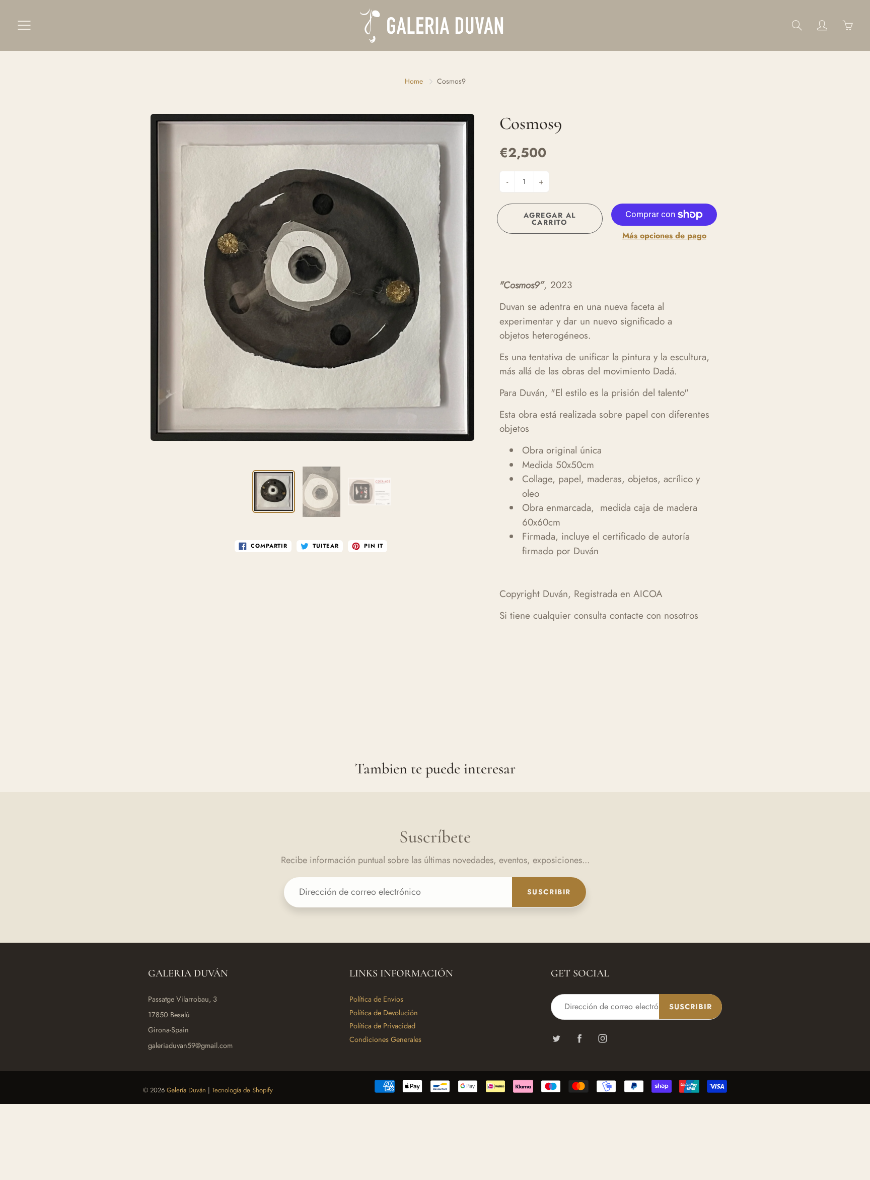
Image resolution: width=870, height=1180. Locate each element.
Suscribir (549, 892)
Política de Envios (376, 999)
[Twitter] (556, 1038)
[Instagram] (602, 1038)
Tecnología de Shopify (242, 1090)
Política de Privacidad (382, 1025)
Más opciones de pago (664, 235)
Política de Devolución (383, 1012)
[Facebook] (579, 1038)
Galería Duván (186, 1090)
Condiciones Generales (385, 1039)
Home (414, 81)
